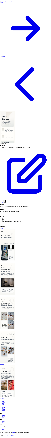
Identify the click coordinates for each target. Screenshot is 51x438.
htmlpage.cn (13, 432)
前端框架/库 (3, 416)
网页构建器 (3, 421)
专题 (8, 1)
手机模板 (5, 1)
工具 (6, 1)
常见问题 (3, 417)
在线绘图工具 (3, 410)
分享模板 (5, 202)
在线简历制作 (3, 409)
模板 (3, 1)
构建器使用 (3, 415)
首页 (0, 1)
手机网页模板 (3, 56)
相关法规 (3, 404)
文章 (9, 1)
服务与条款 (3, 403)
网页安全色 (3, 407)
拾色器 (3, 408)
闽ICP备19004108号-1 (12, 435)
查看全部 (1, 228)
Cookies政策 (3, 402)
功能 (2, 1)
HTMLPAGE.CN (7, 435)
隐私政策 (3, 401)
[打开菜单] (0, 2)
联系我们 (11, 1)
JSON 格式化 (3, 411)
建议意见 (3, 423)
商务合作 (3, 422)
